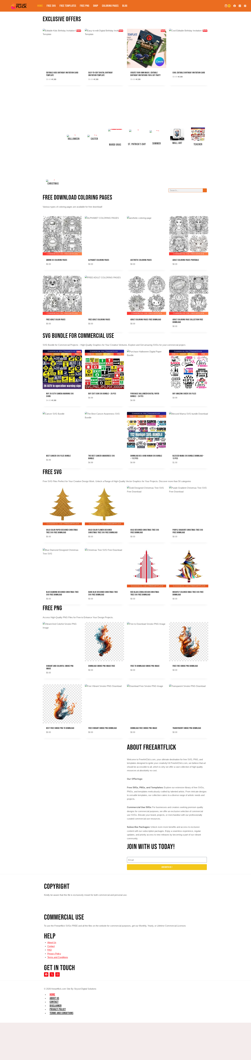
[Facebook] (234, 5)
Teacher (198, 144)
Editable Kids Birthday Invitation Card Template (62, 74)
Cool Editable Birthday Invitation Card (189, 72)
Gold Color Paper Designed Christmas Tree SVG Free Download (62, 531)
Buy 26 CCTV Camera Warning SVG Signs (60, 395)
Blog (124, 6)
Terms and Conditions (57, 957)
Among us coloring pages (56, 260)
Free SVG (51, 6)
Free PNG (84, 6)
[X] (52, 974)
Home (40, 6)
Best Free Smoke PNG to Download (60, 728)
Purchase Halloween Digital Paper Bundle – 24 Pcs (144, 395)
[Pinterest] (245, 5)
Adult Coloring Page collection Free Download (188, 321)
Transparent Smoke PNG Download (187, 728)
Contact (51, 946)
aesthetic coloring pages (141, 260)
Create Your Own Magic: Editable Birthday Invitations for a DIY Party (145, 74)
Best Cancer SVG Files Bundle (58, 455)
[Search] (205, 190)
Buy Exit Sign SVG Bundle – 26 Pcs (102, 393)
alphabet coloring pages (98, 260)
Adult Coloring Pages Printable (186, 260)
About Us (51, 942)
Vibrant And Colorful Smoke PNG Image (59, 667)
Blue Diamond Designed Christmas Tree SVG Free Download (62, 593)
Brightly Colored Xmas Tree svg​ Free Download (188, 593)
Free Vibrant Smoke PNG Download (102, 728)
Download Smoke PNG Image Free (101, 666)
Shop (95, 6)
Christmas (53, 183)
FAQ (49, 950)
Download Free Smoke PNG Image (143, 728)
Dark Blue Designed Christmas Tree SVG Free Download (103, 593)
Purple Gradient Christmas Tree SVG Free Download (188, 531)
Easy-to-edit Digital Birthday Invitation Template (100, 74)
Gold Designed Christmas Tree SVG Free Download (144, 531)
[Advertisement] (53, 132)
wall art (177, 143)
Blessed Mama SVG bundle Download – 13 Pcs (188, 457)
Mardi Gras (115, 144)
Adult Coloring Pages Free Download (145, 319)
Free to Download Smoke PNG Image (144, 666)
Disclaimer (56, 1005)
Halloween (74, 139)
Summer (156, 143)
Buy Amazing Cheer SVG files (184, 393)
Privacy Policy (54, 953)
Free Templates (68, 6)
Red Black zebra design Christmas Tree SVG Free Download (144, 593)
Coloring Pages (110, 6)
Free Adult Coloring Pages (99, 319)
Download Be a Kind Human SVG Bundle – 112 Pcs (146, 457)
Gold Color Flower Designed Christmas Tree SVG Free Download (103, 531)
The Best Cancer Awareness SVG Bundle (101, 457)
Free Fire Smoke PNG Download (185, 666)
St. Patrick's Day (137, 144)
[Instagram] (239, 5)
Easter (94, 139)
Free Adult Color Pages (56, 319)
